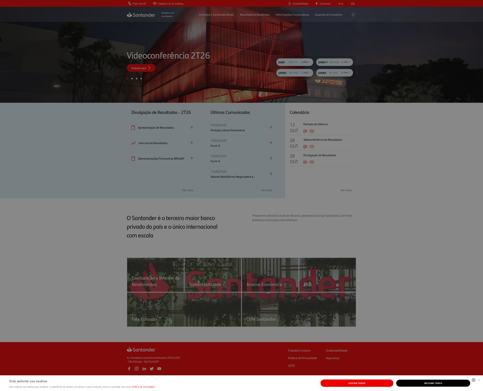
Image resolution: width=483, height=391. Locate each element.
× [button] (478, 379)
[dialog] (241, 195)
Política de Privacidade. (143, 386)
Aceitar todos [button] (356, 383)
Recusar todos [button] (433, 383)
